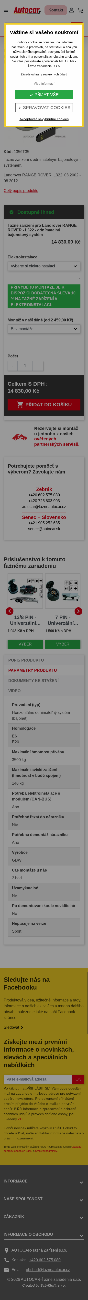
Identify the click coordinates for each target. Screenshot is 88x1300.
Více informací (44, 83)
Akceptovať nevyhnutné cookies (44, 119)
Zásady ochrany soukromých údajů (44, 74)
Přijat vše (44, 94)
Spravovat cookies (44, 107)
